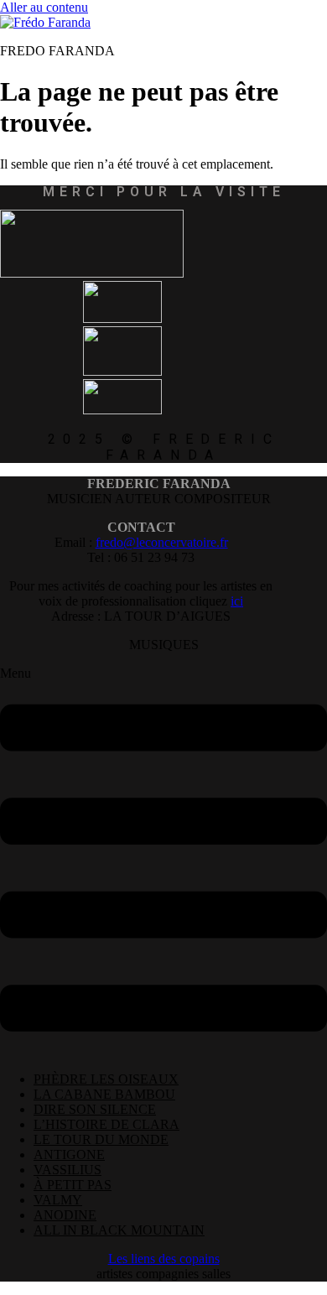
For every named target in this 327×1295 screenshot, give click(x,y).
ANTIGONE (69, 1154)
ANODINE (65, 1215)
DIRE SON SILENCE (95, 1109)
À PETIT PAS (73, 1185)
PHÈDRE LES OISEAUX (106, 1079)
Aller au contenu (44, 7)
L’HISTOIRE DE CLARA (106, 1124)
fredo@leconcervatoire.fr (162, 542)
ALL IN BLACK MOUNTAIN (119, 1230)
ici (237, 601)
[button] (163, 862)
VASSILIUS (67, 1169)
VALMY (58, 1200)
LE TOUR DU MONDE (101, 1139)
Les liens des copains (164, 1258)
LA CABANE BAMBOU (104, 1094)
